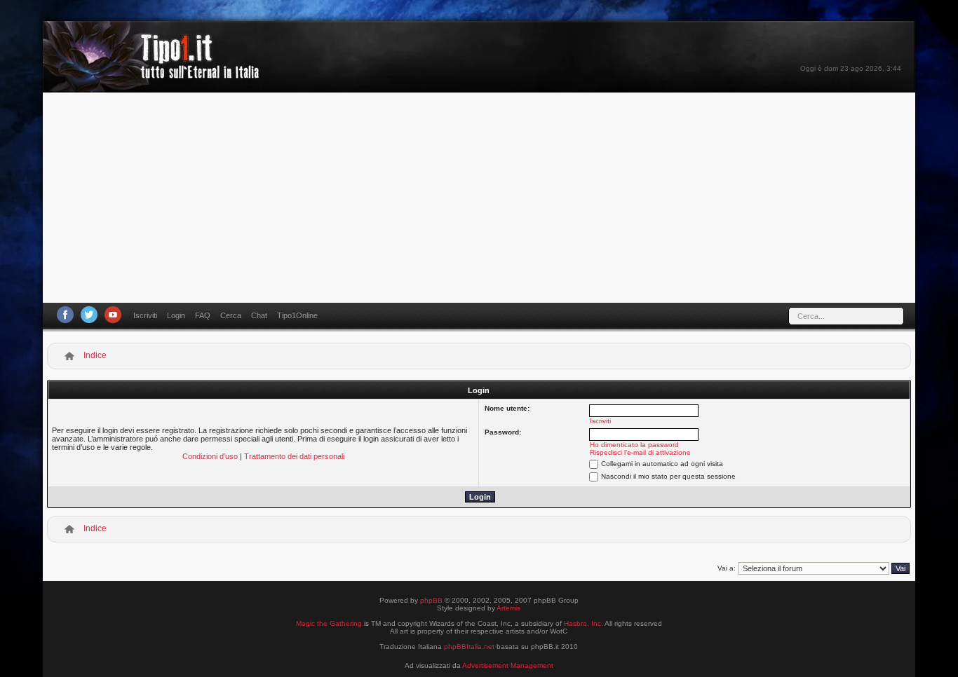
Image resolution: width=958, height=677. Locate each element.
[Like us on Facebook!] (65, 314)
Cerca (230, 315)
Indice (95, 355)
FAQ (202, 315)
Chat (259, 315)
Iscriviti (145, 315)
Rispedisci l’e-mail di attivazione (640, 452)
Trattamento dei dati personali (294, 456)
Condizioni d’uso (210, 456)
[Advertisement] (479, 198)
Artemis (508, 608)
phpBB (431, 600)
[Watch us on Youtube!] (112, 314)
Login (176, 315)
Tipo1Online (297, 315)
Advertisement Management (507, 665)
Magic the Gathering (329, 623)
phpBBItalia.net (469, 646)
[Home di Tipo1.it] (155, 73)
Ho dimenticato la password (634, 445)
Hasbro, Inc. (583, 623)
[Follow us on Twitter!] (89, 314)
